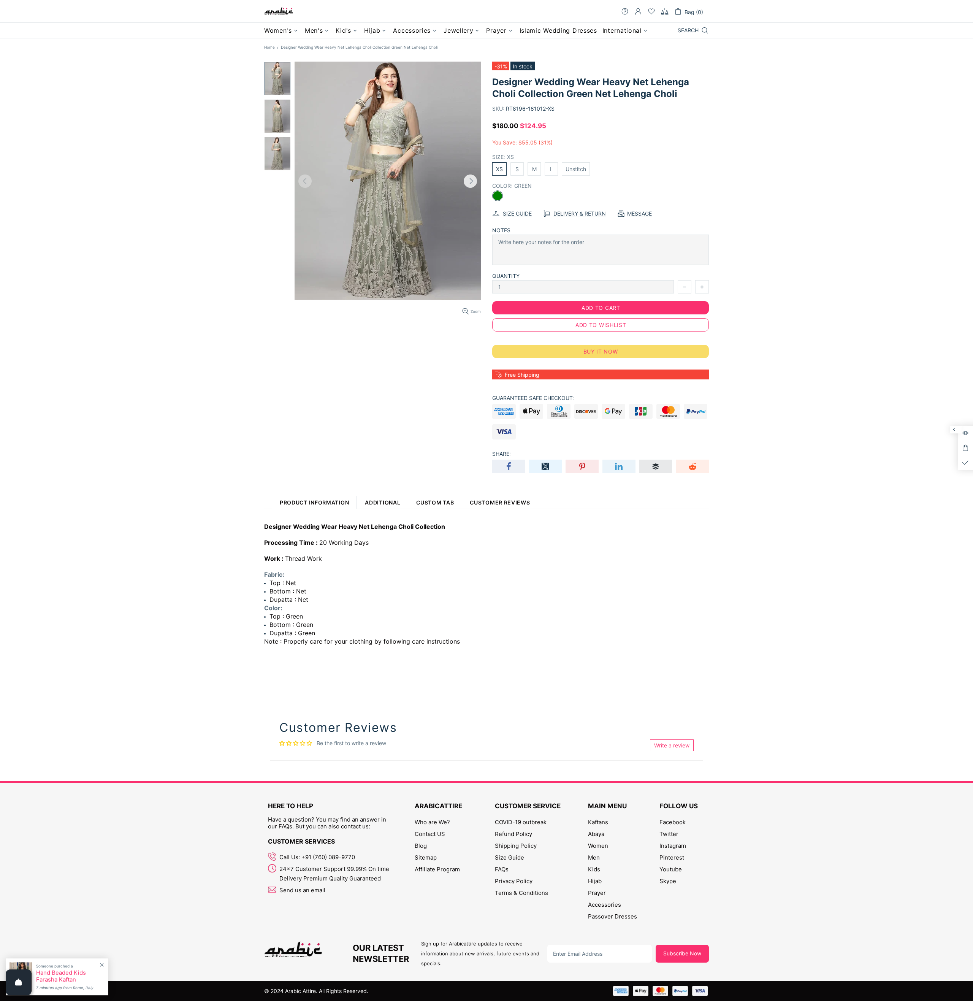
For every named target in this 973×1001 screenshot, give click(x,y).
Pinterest (671, 857)
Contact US (430, 834)
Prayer (597, 892)
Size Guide (509, 857)
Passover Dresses (612, 916)
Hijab (595, 881)
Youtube (670, 869)
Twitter (668, 834)
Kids (594, 869)
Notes (501, 230)
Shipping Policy (516, 845)
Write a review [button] (671, 745)
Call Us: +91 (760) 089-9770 (317, 857)
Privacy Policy (513, 881)
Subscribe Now (682, 953)
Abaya (596, 834)
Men (594, 857)
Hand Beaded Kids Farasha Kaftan (61, 976)
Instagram (672, 845)
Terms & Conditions (521, 892)
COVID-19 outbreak (521, 822)
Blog (421, 845)
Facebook (672, 822)
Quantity (506, 276)
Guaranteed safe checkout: (533, 398)
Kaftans (598, 822)
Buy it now (600, 351)
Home (269, 47)
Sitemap (426, 857)
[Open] (19, 982)
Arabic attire (278, 11)
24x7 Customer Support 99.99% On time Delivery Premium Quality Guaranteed (334, 873)
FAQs (502, 869)
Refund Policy (513, 834)
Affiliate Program (437, 869)
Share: (501, 454)
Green (497, 195)
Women (598, 845)
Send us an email (302, 890)
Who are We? (432, 822)
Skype (667, 881)
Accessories (604, 904)
